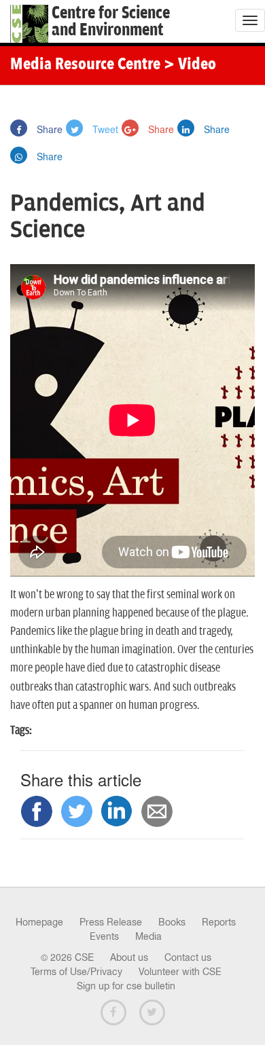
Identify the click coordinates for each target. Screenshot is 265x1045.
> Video (190, 65)
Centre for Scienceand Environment (111, 21)
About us (129, 957)
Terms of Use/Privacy (76, 971)
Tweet (104, 129)
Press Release (111, 922)
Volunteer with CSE (180, 971)
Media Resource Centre (85, 65)
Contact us (187, 957)
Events (104, 936)
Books (172, 922)
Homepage (39, 922)
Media (148, 936)
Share (48, 129)
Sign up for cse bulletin (126, 985)
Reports (219, 922)
